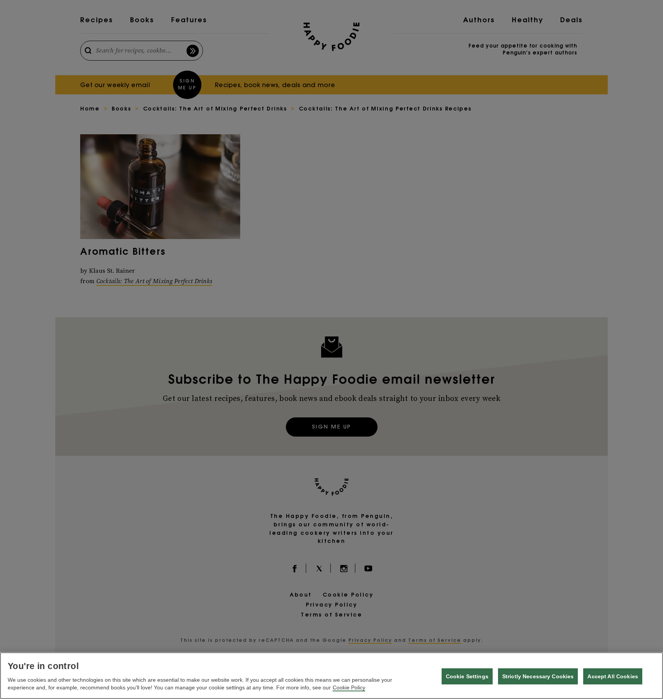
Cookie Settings (467, 676)
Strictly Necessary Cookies (538, 676)
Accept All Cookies (612, 676)
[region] (331, 675)
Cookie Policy (349, 687)
